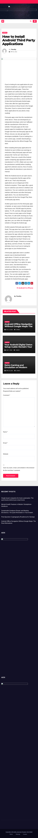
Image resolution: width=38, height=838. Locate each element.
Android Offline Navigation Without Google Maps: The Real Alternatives (18, 326)
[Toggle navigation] (35, 21)
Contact (25, 834)
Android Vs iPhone (25, 288)
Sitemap (18, 834)
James (18, 329)
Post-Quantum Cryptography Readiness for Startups (18, 517)
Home (11, 834)
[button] (30, 21)
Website (5, 454)
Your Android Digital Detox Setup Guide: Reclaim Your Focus (18, 346)
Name (5, 432)
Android (5, 32)
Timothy (13, 49)
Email (5, 443)
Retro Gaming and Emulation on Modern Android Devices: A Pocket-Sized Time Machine (19, 368)
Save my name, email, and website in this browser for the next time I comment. (18, 469)
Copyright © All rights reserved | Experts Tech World (19, 832)
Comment (6, 395)
